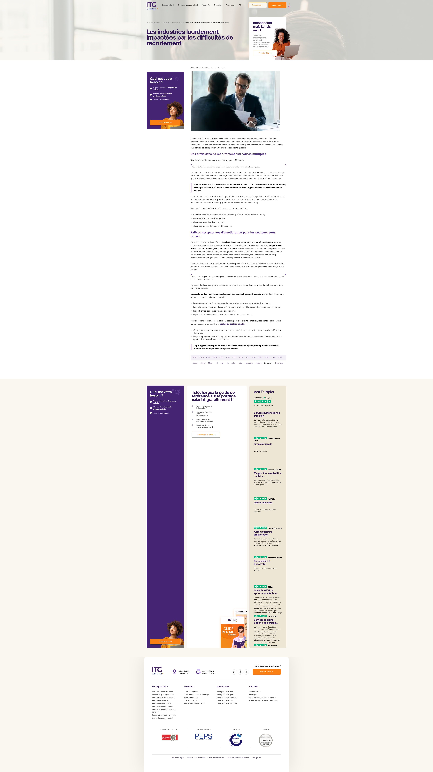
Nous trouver (223, 686)
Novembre (268, 363)
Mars (210, 363)
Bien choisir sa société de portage (262, 698)
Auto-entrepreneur (191, 692)
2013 (280, 357)
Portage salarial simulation (162, 692)
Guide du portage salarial (162, 718)
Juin (227, 363)
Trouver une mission (161, 100)
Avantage (252, 695)
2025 (201, 357)
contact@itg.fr (208, 671)
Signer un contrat (165, 89)
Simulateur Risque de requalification (263, 700)
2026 (195, 357)
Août (240, 363)
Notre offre (206, 5)
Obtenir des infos (162, 95)
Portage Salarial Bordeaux (226, 698)
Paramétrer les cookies (216, 758)
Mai (222, 363)
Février (203, 363)
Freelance (189, 686)
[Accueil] (147, 22)
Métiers (155, 712)
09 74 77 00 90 (208, 673)
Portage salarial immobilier (162, 706)
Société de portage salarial (163, 695)
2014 (273, 357)
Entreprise (217, 5)
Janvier (195, 363)
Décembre (279, 363)
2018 (247, 357)
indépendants (198, 703)
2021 (228, 357)
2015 (267, 357)
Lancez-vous (164, 123)
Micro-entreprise (191, 698)
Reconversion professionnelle (164, 715)
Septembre (248, 363)
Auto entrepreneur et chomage (196, 695)
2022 (221, 357)
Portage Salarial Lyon (224, 695)
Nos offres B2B (255, 692)
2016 (260, 357)
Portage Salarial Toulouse (226, 703)
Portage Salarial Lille (224, 700)
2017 (254, 357)
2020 (234, 357)
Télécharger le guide (205, 435)
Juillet (233, 363)
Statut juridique (190, 700)
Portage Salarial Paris (225, 692)
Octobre (258, 363)
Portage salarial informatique (163, 709)
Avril (216, 363)
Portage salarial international (163, 698)
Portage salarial (168, 5)
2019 (241, 357)
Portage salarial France (161, 703)
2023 (214, 357)
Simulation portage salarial (188, 5)
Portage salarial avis (160, 700)
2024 (208, 357)
